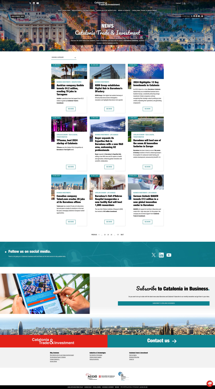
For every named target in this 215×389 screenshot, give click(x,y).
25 (112, 235)
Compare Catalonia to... (55, 359)
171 (118, 235)
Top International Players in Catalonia (58, 357)
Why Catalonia (64, 10)
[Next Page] (122, 234)
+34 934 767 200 (143, 387)
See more (72, 109)
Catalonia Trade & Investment (144, 10)
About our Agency (133, 355)
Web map (117, 387)
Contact (178, 3)
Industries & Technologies (83, 10)
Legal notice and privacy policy (75, 387)
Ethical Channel (97, 387)
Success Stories (53, 361)
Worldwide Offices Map (134, 357)
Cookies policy (88, 387)
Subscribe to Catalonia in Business (164, 303)
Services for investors (106, 10)
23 (105, 235)
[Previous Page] (94, 234)
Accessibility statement (108, 387)
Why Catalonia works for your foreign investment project (62, 355)
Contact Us (131, 359)
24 (109, 235)
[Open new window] (210, 384)
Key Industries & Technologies (96, 355)
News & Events (124, 10)
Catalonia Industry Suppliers (95, 357)
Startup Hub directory (94, 359)
